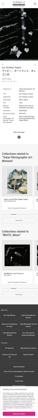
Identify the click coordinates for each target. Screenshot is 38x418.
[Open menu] (3, 4)
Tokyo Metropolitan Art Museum (9, 334)
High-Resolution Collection (28, 348)
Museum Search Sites (19, 386)
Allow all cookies (19, 414)
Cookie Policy (19, 381)
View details (19, 220)
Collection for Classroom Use (9, 356)
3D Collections (9, 348)
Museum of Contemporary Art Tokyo (9, 325)
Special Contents (28, 354)
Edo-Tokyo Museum (9, 315)
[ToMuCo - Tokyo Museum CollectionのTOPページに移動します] (19, 4)
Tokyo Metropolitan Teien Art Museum (28, 325)
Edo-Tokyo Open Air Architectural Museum (28, 334)
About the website (19, 367)
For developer (19, 376)
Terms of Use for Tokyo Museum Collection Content (19, 371)
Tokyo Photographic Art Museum (28, 316)
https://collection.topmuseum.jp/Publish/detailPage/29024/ (27, 118)
